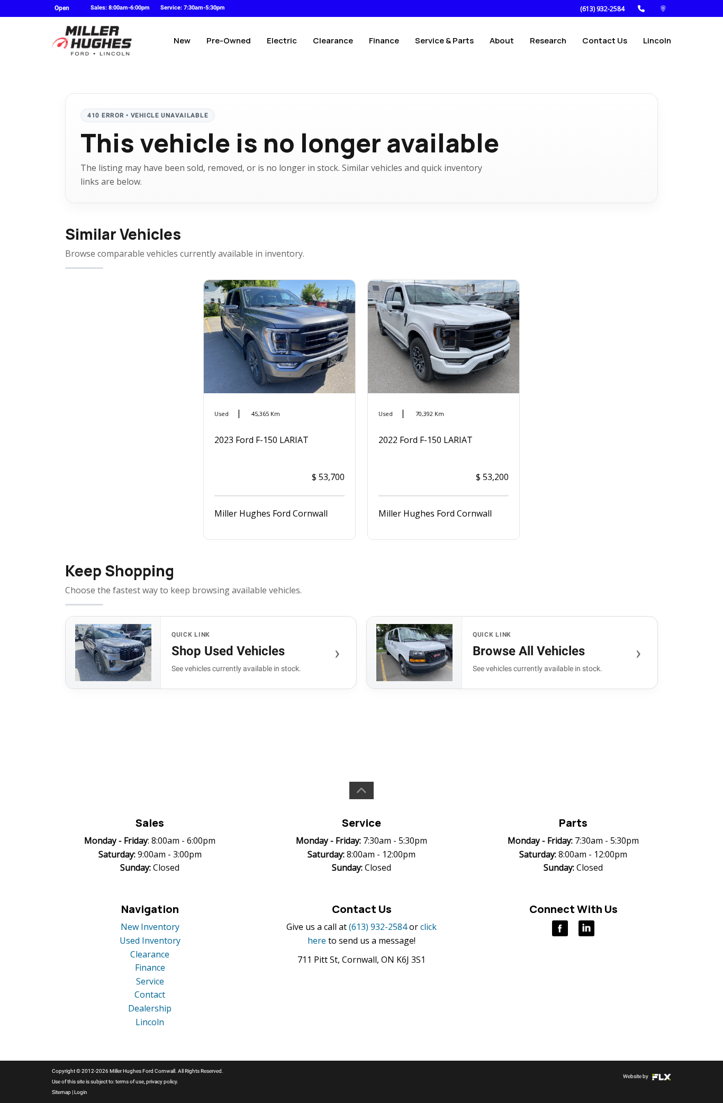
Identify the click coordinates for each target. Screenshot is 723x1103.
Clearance (333, 40)
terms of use (129, 1081)
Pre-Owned (228, 40)
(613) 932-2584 (602, 8)
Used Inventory (150, 940)
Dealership (149, 1008)
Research (548, 40)
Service (150, 981)
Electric (282, 40)
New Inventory (150, 927)
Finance (384, 40)
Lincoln (657, 40)
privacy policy (161, 1081)
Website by (636, 1076)
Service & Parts (444, 40)
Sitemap (61, 1092)
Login (80, 1092)
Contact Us (604, 40)
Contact (149, 994)
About (502, 40)
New (182, 40)
